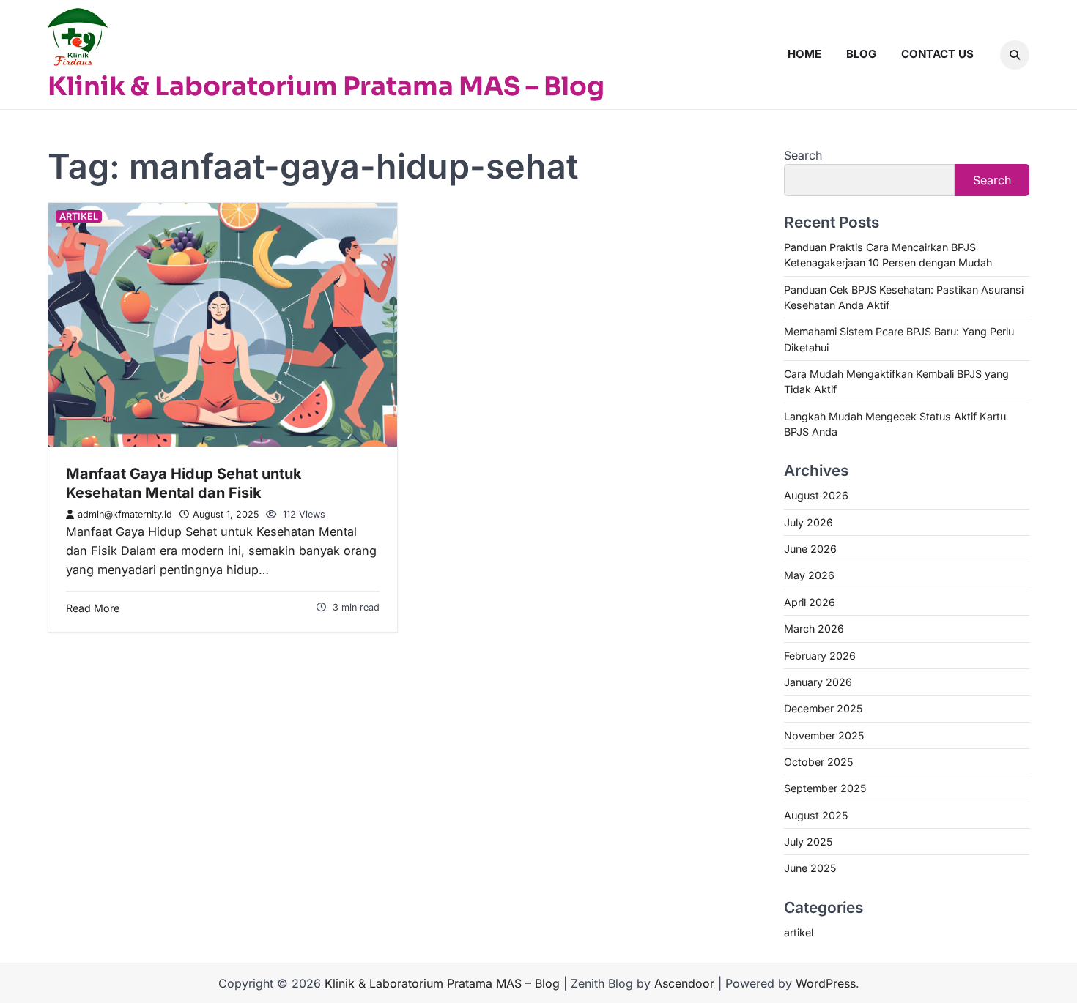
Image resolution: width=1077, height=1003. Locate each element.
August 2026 (816, 495)
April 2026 (809, 602)
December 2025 (823, 708)
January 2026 (818, 682)
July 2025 (808, 841)
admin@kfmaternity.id (125, 514)
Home (804, 54)
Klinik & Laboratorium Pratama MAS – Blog (326, 86)
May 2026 (809, 575)
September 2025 (825, 788)
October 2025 (818, 762)
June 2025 (810, 868)
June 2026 (810, 548)
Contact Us (937, 54)
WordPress (826, 983)
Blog (861, 54)
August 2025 (816, 815)
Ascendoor (684, 983)
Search (803, 155)
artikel (78, 216)
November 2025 (824, 735)
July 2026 (808, 522)
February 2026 (820, 655)
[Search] (1014, 55)
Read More (92, 608)
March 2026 (814, 628)
